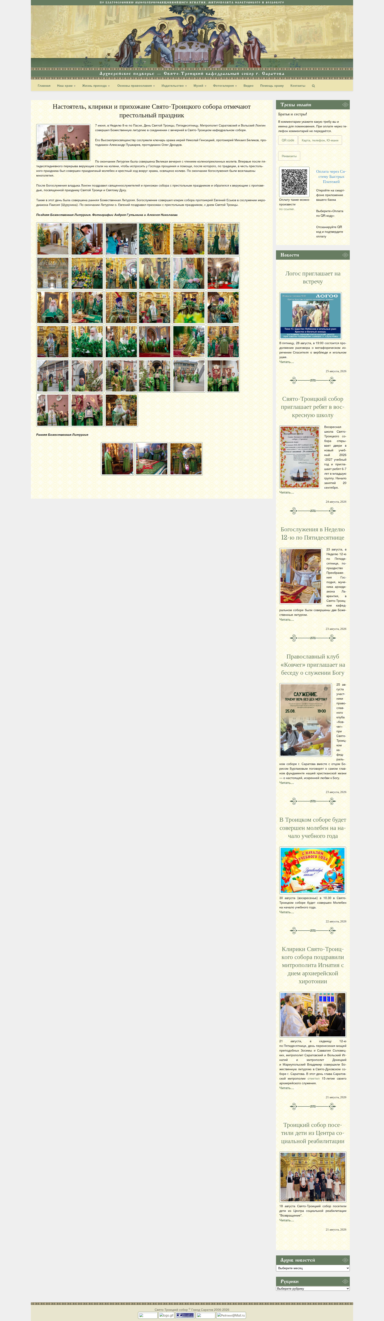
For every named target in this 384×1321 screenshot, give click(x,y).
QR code (288, 140)
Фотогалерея (224, 85)
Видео (249, 85)
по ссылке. (287, 209)
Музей (199, 85)
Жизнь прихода (95, 85)
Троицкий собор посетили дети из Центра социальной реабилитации (312, 1133)
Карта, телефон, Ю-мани (320, 140)
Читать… (286, 361)
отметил (314, 1078)
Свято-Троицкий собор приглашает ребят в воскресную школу (313, 407)
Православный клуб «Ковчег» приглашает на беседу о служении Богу (313, 664)
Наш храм (65, 85)
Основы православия (134, 85)
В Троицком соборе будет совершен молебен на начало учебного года (312, 827)
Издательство (173, 85)
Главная (44, 85)
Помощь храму (272, 85)
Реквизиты (289, 156)
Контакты (297, 85)
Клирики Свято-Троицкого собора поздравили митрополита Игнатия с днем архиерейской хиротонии (313, 965)
